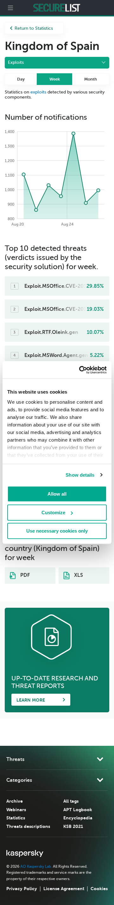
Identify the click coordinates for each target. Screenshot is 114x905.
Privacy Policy (21, 888)
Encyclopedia (77, 817)
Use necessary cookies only (57, 531)
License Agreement (63, 888)
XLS (78, 575)
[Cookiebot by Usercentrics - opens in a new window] (80, 370)
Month (90, 79)
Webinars (16, 809)
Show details (80, 475)
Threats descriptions (28, 826)
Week (54, 79)
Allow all (57, 494)
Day (21, 79)
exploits (38, 92)
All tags (71, 801)
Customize (53, 512)
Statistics (15, 817)
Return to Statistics (34, 28)
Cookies (99, 888)
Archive (14, 801)
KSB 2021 (73, 826)
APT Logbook (77, 809)
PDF (24, 575)
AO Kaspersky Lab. (36, 866)
